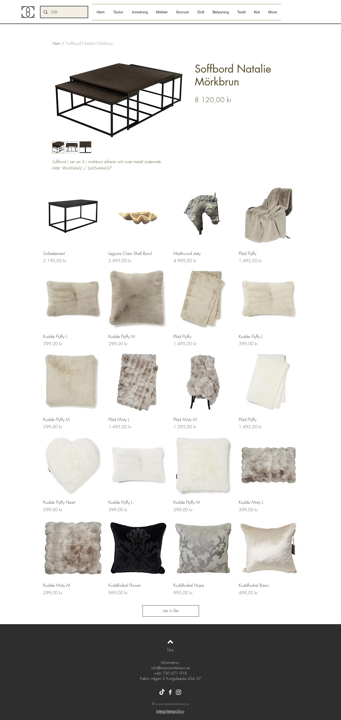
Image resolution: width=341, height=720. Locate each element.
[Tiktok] (162, 692)
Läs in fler (171, 610)
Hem (56, 43)
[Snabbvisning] (73, 216)
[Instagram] (178, 692)
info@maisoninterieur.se (170, 668)
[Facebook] (170, 692)
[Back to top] (170, 641)
